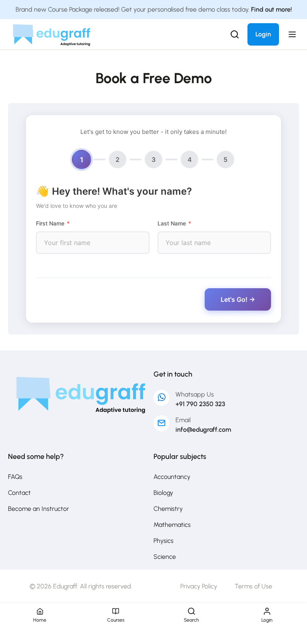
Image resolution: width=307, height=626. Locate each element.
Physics (163, 540)
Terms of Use (253, 586)
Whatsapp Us (194, 394)
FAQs (15, 476)
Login (263, 34)
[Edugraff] (51, 34)
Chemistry (168, 508)
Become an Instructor (38, 508)
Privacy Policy (198, 586)
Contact (19, 492)
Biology (163, 492)
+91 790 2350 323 (200, 404)
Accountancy (172, 476)
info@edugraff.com (203, 429)
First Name (53, 223)
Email (183, 420)
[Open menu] (293, 34)
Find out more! (271, 9)
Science (165, 556)
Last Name (174, 223)
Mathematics (172, 524)
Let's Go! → (238, 299)
